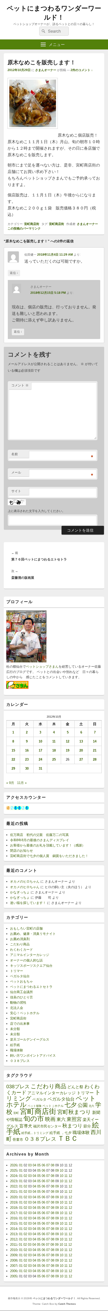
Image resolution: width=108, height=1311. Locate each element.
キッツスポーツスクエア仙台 (31, 965)
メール (16, 472)
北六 (91, 1105)
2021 (13, 1191)
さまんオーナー (45, 70)
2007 (13, 1266)
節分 (87, 1126)
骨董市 (18, 1140)
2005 (13, 1276)
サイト (16, 491)
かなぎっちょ (20, 892)
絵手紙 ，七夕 (60, 1133)
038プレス (18, 1086)
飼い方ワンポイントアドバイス (33, 1055)
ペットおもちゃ (21, 981)
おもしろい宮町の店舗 (26, 928)
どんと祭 (75, 1087)
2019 (13, 1202)
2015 (13, 1223)
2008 (13, 1260)
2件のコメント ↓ (82, 70)
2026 (13, 1165)
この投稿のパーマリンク (24, 228)
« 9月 (10, 783)
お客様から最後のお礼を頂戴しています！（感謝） (47, 845)
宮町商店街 (31, 224)
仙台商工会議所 (21, 992)
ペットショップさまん (42, 666)
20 (81, 750)
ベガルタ (39, 1099)
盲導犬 (25, 1126)
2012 (13, 1239)
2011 (13, 1244)
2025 (13, 1170)
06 (43, 1165)
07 (48, 1165)
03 (30, 1165)
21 (94, 750)
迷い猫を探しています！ (28, 903)
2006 (13, 1271)
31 (40, 768)
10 (40, 741)
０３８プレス (20, 1061)
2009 (13, 1255)
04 (34, 1165)
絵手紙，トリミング (34, 1133)
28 (94, 759)
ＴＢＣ (68, 1138)
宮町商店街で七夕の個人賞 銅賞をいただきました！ (49, 856)
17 (40, 750)
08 (52, 1165)
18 (54, 750)
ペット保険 (34, 1105)
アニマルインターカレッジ (29, 955)
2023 (13, 1181)
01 (21, 1165)
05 (39, 1165)
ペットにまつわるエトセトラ (31, 987)
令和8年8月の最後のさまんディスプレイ (39, 840)
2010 (13, 1250)
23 (27, 759)
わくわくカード (21, 949)
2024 (13, 1176)
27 (81, 759)
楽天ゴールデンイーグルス (29, 1039)
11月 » (22, 783)
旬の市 (33, 1118)
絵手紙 (15, 1045)
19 (67, 750)
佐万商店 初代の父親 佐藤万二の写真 (39, 835)
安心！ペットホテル (24, 1013)
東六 (61, 1119)
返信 (14, 273)
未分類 (15, 1029)
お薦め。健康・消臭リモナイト (33, 934)
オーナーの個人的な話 (26, 960)
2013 (13, 1234)
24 (40, 759)
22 (13, 759)
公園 (83, 1105)
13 (81, 741)
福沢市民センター (47, 1126)
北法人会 (16, 1008)
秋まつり (72, 1125)
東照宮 (74, 1119)
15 (13, 750)
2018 (13, 1208)
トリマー (16, 971)
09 (57, 1170)
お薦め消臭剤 (20, 939)
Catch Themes (67, 1303)
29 (13, 768)
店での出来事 (20, 1023)
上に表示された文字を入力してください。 (36, 511)
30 (27, 768)
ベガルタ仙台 (20, 976)
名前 (14, 454)
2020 (13, 1197)
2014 (13, 1229)
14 (94, 741)
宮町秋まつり (74, 1112)
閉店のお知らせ (21, 850)
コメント (20, 385)
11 (54, 741)
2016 (13, 1218)
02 (25, 1176)
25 (54, 759)
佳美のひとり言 (21, 997)
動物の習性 (18, 1002)
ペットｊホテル (53, 1106)
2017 (13, 1213)
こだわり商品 (20, 944)
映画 (50, 1119)
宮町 (16, 1112)
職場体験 (16, 1050)
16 (27, 750)
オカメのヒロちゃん (24, 881)
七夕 (71, 1105)
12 (67, 741)
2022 (13, 1186)
